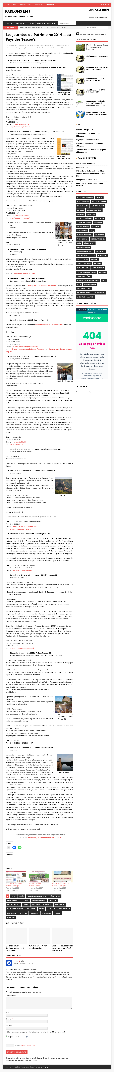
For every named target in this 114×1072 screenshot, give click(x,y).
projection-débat (84, 276)
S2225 (104, 280)
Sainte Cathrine (90, 284)
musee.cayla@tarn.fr (20, 124)
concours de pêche (94, 210)
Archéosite (46, 913)
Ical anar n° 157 (82, 167)
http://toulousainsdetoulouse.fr (22, 648)
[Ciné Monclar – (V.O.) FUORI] (80, 58)
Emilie (16, 961)
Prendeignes (12, 900)
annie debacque (83, 202)
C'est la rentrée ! (30, 48)
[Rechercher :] (97, 27)
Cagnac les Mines (38, 900)
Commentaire (11, 996)
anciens (99, 198)
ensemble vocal (83, 227)
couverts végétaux (84, 218)
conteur (80, 214)
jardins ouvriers (83, 247)
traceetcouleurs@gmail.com (23, 570)
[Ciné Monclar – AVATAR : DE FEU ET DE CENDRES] (80, 69)
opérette (97, 264)
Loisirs (22, 48)
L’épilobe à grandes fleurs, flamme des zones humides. (97, 47)
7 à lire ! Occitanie (87, 158)
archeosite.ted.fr (16, 444)
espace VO (95, 227)
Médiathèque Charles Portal (24, 274)
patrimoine (11, 913)
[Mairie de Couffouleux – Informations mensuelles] (80, 114)
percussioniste (98, 268)
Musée (21, 896)
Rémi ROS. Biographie (84, 130)
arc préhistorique (99, 202)
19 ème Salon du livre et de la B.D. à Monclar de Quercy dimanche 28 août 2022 (91, 173)
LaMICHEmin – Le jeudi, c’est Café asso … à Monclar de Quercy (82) (95, 103)
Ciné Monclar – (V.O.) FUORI (97, 56)
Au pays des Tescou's (16, 46)
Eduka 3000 (98, 222)
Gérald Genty (89, 243)
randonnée (59, 905)
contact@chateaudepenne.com (24, 526)
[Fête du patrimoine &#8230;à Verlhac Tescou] (39, 876)
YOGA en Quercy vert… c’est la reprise (39, 947)
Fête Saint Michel (98, 239)
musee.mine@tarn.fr (20, 215)
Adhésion (51, 5)
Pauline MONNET (83, 268)
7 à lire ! (82, 124)
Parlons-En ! (20, 23)
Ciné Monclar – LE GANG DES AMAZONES (95, 91)
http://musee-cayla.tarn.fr (20, 127)
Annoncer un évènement (46, 23)
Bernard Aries (82, 206)
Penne (25, 905)
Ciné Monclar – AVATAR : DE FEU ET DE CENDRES (97, 68)
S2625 (79, 284)
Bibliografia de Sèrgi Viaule (86, 180)
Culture (16, 48)
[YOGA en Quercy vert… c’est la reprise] (39, 936)
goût (79, 243)
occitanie (24, 900)
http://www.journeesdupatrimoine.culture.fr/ (44, 837)
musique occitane (84, 264)
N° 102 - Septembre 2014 (56, 48)
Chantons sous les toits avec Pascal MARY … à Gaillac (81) (62, 948)
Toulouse (51, 909)
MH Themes (44, 1067)
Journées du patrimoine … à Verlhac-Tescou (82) (15, 884)
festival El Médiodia (84, 235)
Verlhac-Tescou (42, 48)
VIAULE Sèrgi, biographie (85, 163)
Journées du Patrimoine (37, 896)
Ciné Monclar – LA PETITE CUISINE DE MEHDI (96, 80)
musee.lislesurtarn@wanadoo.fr (25, 347)
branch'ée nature (97, 206)
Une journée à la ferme (85, 297)
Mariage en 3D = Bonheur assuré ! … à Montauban (15, 948)
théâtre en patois (84, 289)
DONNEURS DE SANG (84, 222)
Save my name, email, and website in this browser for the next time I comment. (36, 1032)
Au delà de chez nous (31, 46)
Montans (10, 917)
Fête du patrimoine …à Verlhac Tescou (37, 884)
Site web (9, 1025)
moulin (57, 913)
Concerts (34, 913)
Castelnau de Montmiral (54, 46)
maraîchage (100, 251)
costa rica (91, 214)
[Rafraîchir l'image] (27, 1036)
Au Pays (7, 23)
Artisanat (43, 46)
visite (41, 909)
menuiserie (102, 256)
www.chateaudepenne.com (20, 529)
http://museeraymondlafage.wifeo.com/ (28, 349)
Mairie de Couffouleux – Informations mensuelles (96, 113)
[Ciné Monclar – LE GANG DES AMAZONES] (80, 92)
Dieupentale (99, 218)
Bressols (80, 210)
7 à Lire (31, 23)
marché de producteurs (86, 256)
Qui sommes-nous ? (11, 5)
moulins (94, 260)
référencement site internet (88, 280)
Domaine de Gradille (15, 909)
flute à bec (99, 235)
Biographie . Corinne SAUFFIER (87, 140)
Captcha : (18, 1046)
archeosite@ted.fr (19, 442)
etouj (92, 231)
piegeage (102, 272)
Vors (13, 896)
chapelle (23, 913)
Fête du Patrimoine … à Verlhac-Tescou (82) (60, 884)
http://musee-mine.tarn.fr (20, 218)
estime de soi (82, 231)
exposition (31, 909)
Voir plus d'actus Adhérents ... (98, 18)
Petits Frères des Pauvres (86, 272)
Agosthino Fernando (85, 198)
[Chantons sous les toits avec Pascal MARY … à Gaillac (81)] (62, 936)
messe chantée (82, 260)
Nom (8, 1012)
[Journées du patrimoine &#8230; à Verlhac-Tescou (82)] (16, 876)
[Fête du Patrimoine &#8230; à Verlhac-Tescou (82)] (62, 876)
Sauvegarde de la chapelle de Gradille (41, 286)
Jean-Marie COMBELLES (85, 251)
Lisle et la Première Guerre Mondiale (49, 325)
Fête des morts (82, 239)
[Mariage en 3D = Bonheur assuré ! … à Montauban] (16, 936)
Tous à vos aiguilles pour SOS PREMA (91, 293)
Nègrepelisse (55, 896)
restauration (64, 909)
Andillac (52, 900)
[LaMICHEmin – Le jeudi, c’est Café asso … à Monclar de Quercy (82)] (80, 103)
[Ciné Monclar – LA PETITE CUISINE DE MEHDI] (80, 81)
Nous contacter (25, 5)
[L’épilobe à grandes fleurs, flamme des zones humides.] (80, 47)
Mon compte (39, 5)
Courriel (9, 1019)
